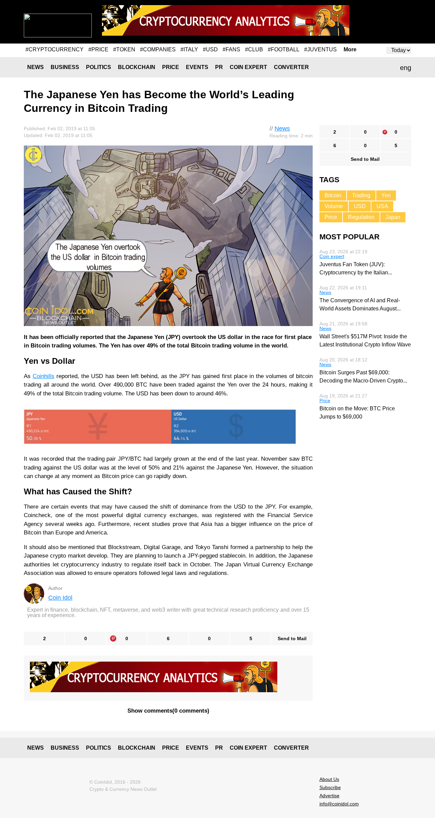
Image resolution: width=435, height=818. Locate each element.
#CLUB (254, 49)
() (168, 711)
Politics (98, 67)
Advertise (329, 795)
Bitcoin (333, 195)
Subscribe (330, 787)
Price (170, 67)
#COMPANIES (158, 49)
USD (360, 206)
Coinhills (43, 376)
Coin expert (248, 67)
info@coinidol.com (339, 803)
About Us (329, 779)
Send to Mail (292, 638)
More (350, 49)
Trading (361, 195)
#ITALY (189, 49)
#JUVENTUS (320, 49)
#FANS (231, 49)
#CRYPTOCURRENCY (54, 49)
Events (197, 67)
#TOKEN (124, 49)
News (35, 67)
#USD (210, 49)
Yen (386, 195)
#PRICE (98, 49)
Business (65, 67)
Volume (334, 206)
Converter (291, 67)
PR (219, 67)
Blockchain (136, 67)
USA (382, 206)
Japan (392, 217)
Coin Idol (60, 597)
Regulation (361, 217)
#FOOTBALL (283, 49)
